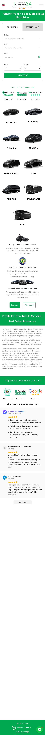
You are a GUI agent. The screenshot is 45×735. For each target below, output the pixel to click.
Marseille (29, 87)
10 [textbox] (6, 68)
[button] (39, 729)
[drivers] (22, 238)
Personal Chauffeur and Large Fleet (22, 288)
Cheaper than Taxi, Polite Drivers (22, 245)
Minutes (26, 65)
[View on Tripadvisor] (5, 448)
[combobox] (22, 39)
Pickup (6, 35)
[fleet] (22, 282)
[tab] (12, 27)
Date (5, 53)
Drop (5, 44)
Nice (13, 87)
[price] (22, 261)
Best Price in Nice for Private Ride (22, 267)
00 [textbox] (25, 68)
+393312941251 (24, 727)
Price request (29, 305)
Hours (6, 65)
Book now (14, 305)
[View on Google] (5, 477)
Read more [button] (12, 494)
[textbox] (22, 39)
